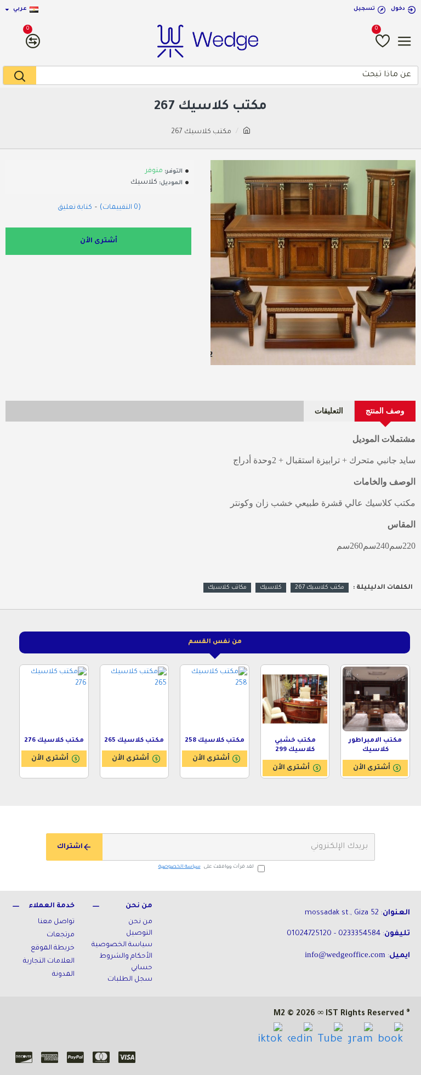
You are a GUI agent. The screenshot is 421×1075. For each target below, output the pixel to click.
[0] (382, 41)
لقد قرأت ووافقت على (206, 867)
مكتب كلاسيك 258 (214, 740)
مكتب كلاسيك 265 (134, 740)
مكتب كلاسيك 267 (319, 587)
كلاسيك (271, 587)
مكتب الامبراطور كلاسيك (375, 745)
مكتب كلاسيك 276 (54, 740)
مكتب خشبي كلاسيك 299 (295, 745)
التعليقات (329, 410)
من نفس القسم (215, 642)
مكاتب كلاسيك (227, 587)
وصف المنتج (385, 410)
